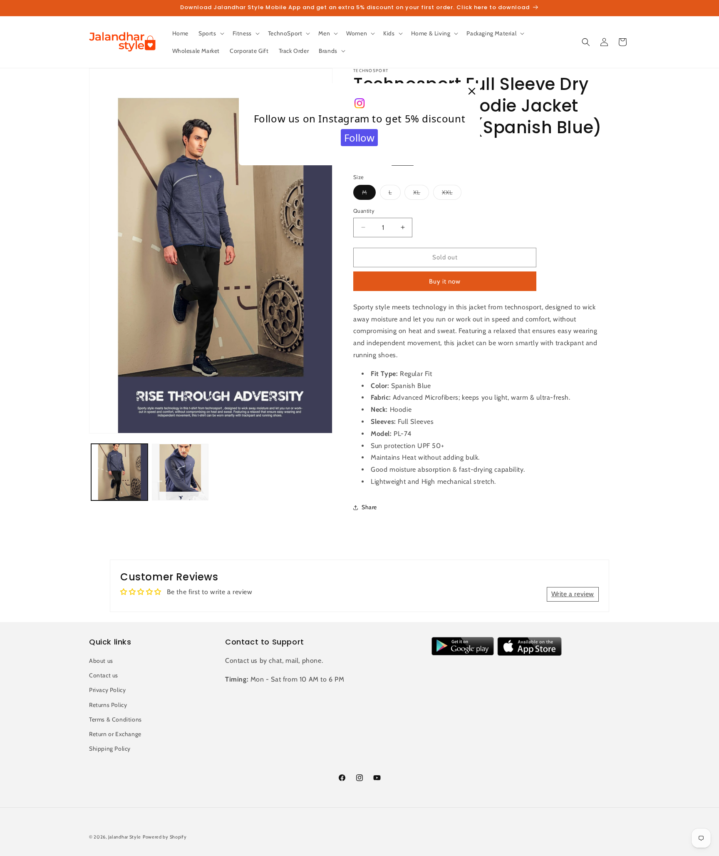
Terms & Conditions (115, 719)
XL (421, 194)
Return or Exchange (115, 734)
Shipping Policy (110, 748)
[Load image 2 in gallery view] (180, 472)
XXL (451, 194)
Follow (359, 137)
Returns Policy (108, 705)
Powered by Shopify (165, 837)
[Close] (472, 91)
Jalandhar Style (124, 837)
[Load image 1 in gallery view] (119, 472)
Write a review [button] (572, 594)
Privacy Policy (107, 690)
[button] (210, 33)
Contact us (103, 675)
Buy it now (445, 281)
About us (101, 660)
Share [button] (369, 507)
